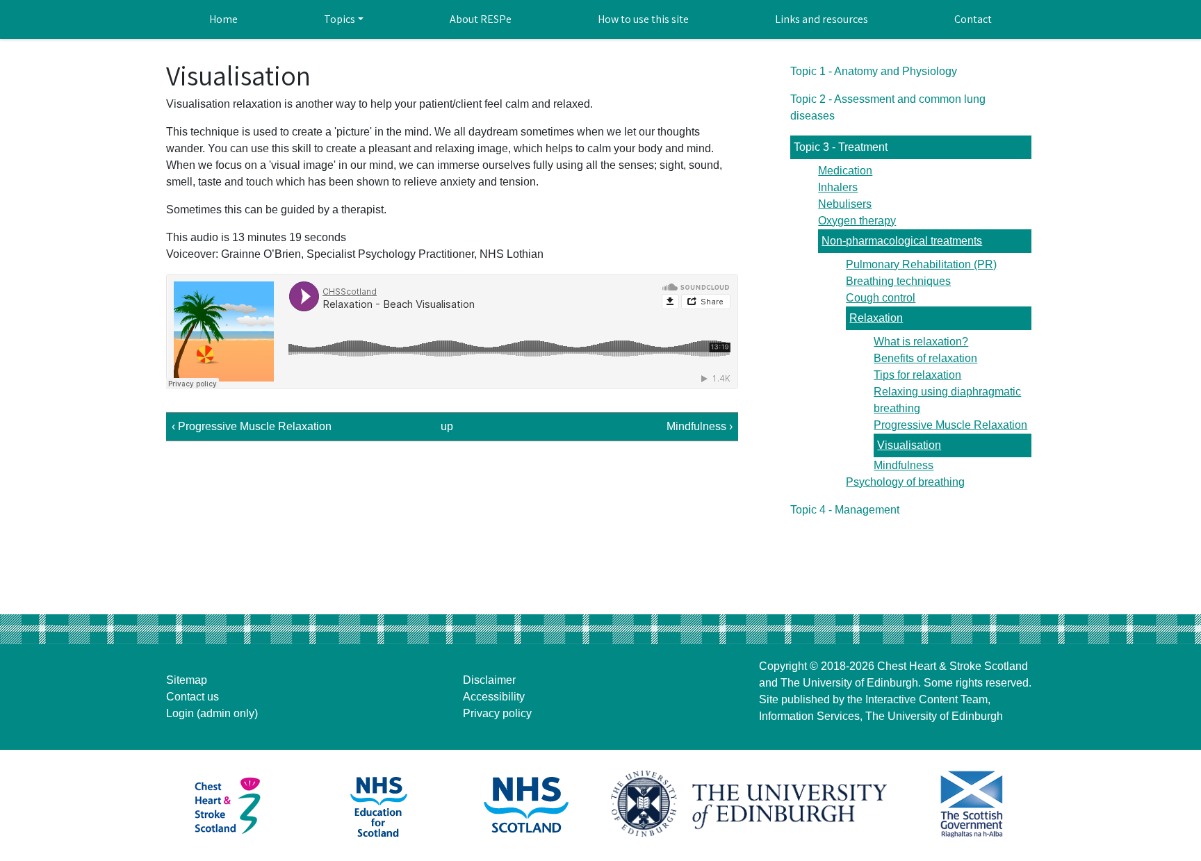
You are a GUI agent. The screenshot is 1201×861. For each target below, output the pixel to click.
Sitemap (186, 680)
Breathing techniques (898, 281)
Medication (845, 171)
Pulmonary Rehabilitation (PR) (921, 264)
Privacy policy (497, 713)
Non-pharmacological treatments (902, 241)
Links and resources (821, 19)
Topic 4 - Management (844, 510)
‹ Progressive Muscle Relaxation (252, 426)
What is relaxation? (921, 341)
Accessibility (494, 697)
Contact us (192, 697)
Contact (973, 19)
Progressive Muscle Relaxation (950, 425)
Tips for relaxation (917, 375)
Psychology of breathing (905, 482)
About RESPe (481, 19)
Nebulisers (845, 204)
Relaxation (876, 318)
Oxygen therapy (857, 221)
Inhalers (838, 187)
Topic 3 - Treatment (841, 147)
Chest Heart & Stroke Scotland (952, 666)
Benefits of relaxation (925, 358)
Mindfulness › (700, 426)
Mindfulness (903, 465)
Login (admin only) (212, 713)
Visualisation (909, 445)
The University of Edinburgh (849, 683)
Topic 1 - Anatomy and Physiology (873, 71)
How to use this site (643, 19)
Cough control (880, 298)
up (447, 426)
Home (223, 19)
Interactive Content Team (926, 699)
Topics (339, 19)
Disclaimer (489, 680)
